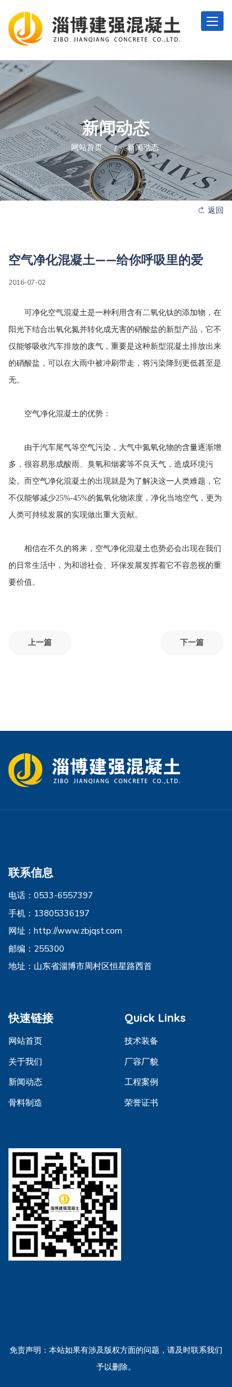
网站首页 (86, 147)
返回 (215, 210)
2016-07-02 (27, 282)
